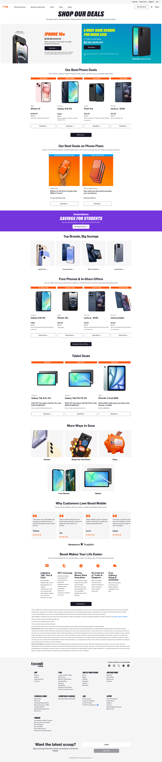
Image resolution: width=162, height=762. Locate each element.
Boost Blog (110, 677)
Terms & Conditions (88, 701)
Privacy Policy (86, 699)
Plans (52, 7)
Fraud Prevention (112, 699)
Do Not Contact (87, 703)
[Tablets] (98, 477)
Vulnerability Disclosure (114, 707)
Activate (135, 2)
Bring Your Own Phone (65, 687)
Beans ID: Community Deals (42, 730)
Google (84, 683)
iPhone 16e (37, 699)
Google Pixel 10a (39, 707)
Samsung (85, 681)
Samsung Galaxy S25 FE (41, 703)
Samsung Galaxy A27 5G (41, 709)
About (70, 7)
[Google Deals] (119, 253)
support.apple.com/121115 (120, 616)
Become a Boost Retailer (42, 722)
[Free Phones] (64, 477)
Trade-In (36, 681)
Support (151, 2)
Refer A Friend (38, 724)
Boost (84, 675)
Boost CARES (38, 726)
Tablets (36, 677)
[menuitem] (20, 7)
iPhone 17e (37, 711)
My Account (110, 709)
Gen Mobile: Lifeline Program (43, 720)
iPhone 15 (37, 701)
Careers (109, 705)
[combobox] (158, 2)
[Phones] (47, 443)
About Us (109, 675)
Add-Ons (61, 683)
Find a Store (143, 2)
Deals (61, 7)
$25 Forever (62, 677)
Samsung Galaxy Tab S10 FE (66, 699)
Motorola (85, 685)
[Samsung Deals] (68, 253)
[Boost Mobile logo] (5, 7)
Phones (36, 675)
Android (84, 679)
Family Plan (61, 685)
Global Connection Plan (65, 689)
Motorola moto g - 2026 (41, 705)
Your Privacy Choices (89, 705)
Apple (84, 677)
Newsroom (110, 679)
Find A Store (110, 701)
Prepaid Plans (62, 681)
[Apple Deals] (43, 253)
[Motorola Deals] (94, 253)
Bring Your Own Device (38, 7)
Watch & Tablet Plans (64, 679)
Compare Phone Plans (65, 675)
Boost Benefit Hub (40, 728)
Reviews (109, 681)
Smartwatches (38, 679)
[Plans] (115, 443)
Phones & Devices (20, 7)
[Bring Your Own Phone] (81, 443)
